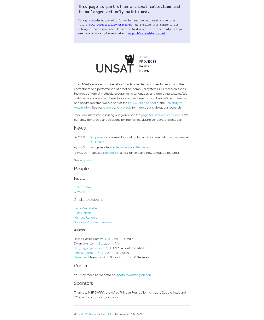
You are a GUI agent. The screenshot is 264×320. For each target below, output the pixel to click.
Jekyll (111, 314)
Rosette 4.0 (124, 147)
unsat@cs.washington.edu (133, 275)
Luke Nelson (82, 213)
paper (99, 137)
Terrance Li (81, 257)
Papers (145, 66)
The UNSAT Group (86, 314)
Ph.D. (108, 248)
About (145, 57)
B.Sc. (107, 239)
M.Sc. (99, 243)
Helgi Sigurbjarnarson (88, 248)
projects (125, 107)
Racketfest (143, 147)
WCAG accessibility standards (110, 24)
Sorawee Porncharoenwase (93, 222)
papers (108, 107)
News (144, 71)
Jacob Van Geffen (86, 208)
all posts (86, 160)
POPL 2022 (96, 142)
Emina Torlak (82, 187)
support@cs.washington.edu (147, 33)
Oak (92, 147)
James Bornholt (84, 253)
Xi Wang (79, 192)
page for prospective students (162, 115)
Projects (148, 61)
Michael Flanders (85, 217)
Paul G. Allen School (142, 103)
